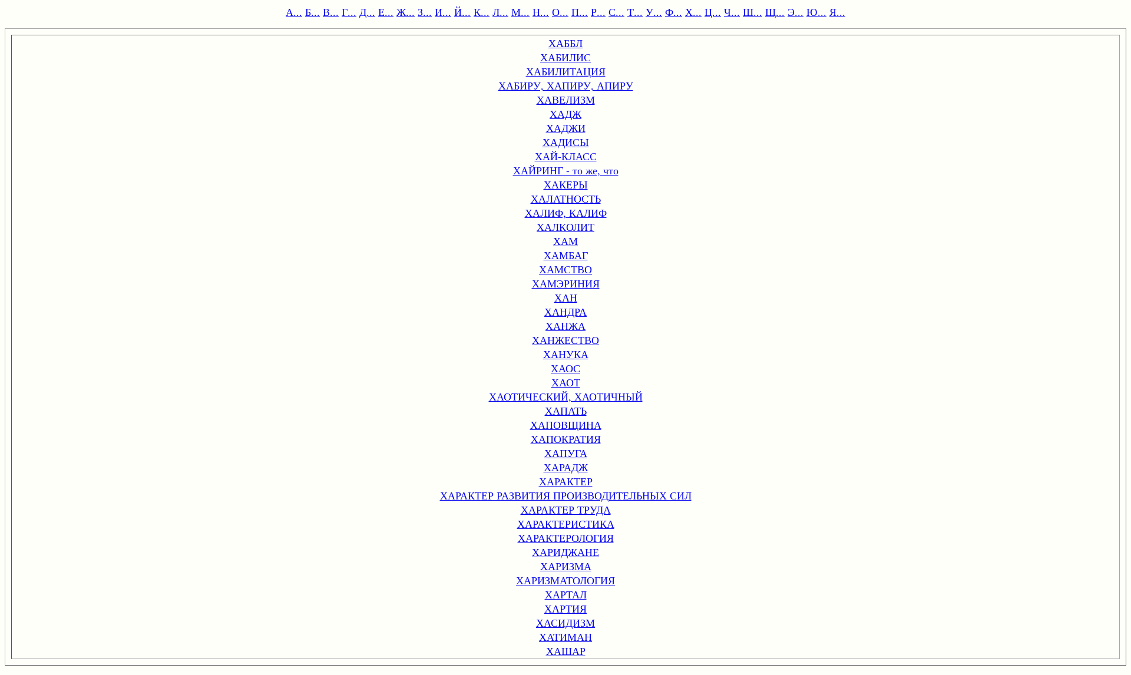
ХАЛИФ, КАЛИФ (566, 213)
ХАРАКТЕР (566, 481)
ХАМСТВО (565, 269)
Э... (795, 12)
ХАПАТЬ (566, 410)
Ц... (713, 12)
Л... (500, 12)
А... (294, 12)
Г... (349, 12)
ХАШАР (566, 651)
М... (520, 12)
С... (616, 12)
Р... (598, 12)
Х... (693, 12)
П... (579, 12)
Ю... (816, 12)
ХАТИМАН (565, 637)
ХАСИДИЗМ (565, 623)
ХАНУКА (565, 354)
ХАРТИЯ (565, 608)
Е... (385, 12)
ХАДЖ (565, 114)
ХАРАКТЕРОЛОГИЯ (566, 538)
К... (482, 12)
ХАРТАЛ (566, 594)
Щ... (775, 12)
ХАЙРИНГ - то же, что (566, 170)
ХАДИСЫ (566, 142)
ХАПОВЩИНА (565, 425)
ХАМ (565, 241)
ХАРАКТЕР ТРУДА (566, 509)
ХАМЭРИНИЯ (566, 283)
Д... (367, 12)
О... (560, 12)
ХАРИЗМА (565, 566)
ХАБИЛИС (565, 57)
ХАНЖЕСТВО (565, 340)
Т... (635, 12)
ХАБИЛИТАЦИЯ (566, 71)
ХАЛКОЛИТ (565, 227)
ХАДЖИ (566, 128)
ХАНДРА (565, 312)
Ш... (752, 12)
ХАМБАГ (566, 255)
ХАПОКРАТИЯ (566, 439)
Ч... (732, 12)
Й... (462, 12)
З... (425, 12)
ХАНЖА (565, 326)
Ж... (405, 12)
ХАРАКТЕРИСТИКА (565, 524)
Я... (837, 12)
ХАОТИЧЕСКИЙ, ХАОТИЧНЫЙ (566, 396)
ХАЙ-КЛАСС (566, 156)
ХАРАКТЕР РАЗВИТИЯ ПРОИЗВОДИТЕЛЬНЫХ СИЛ (566, 495)
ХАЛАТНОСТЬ (566, 198)
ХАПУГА (565, 453)
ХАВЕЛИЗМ (566, 99)
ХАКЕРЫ (566, 184)
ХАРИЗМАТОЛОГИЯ (565, 580)
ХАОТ (565, 382)
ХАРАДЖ (566, 467)
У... (654, 12)
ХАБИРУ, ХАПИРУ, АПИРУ (565, 85)
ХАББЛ (565, 43)
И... (443, 12)
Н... (541, 12)
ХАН (565, 297)
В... (331, 12)
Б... (312, 12)
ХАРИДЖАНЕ (565, 552)
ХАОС (565, 368)
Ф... (673, 12)
